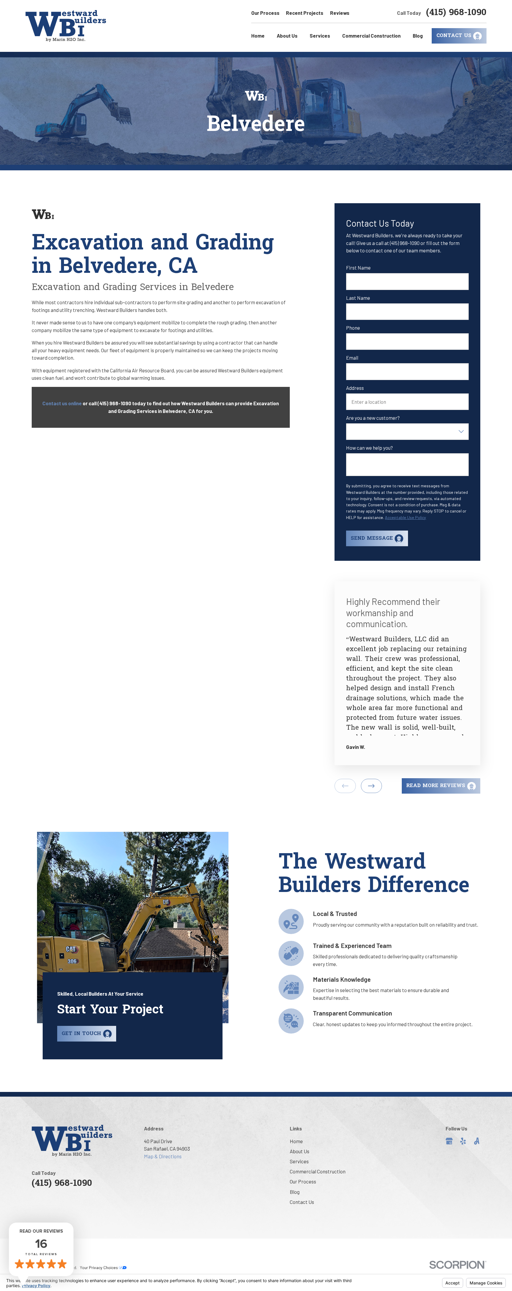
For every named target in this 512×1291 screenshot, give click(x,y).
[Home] (65, 26)
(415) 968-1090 (456, 13)
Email (352, 358)
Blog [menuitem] (418, 36)
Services (299, 1161)
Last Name (358, 298)
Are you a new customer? (373, 418)
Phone (353, 328)
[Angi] (476, 1141)
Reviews (339, 13)
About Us (299, 1151)
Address (355, 388)
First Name (358, 267)
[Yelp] (463, 1141)
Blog (295, 1192)
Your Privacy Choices (99, 1267)
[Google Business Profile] (449, 1141)
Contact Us (302, 1202)
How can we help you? (369, 448)
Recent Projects (304, 13)
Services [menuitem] (320, 36)
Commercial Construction (317, 1171)
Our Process (265, 13)
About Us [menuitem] (287, 36)
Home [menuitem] (258, 36)
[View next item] (371, 786)
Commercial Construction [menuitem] (371, 36)
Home (296, 1141)
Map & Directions (163, 1156)
